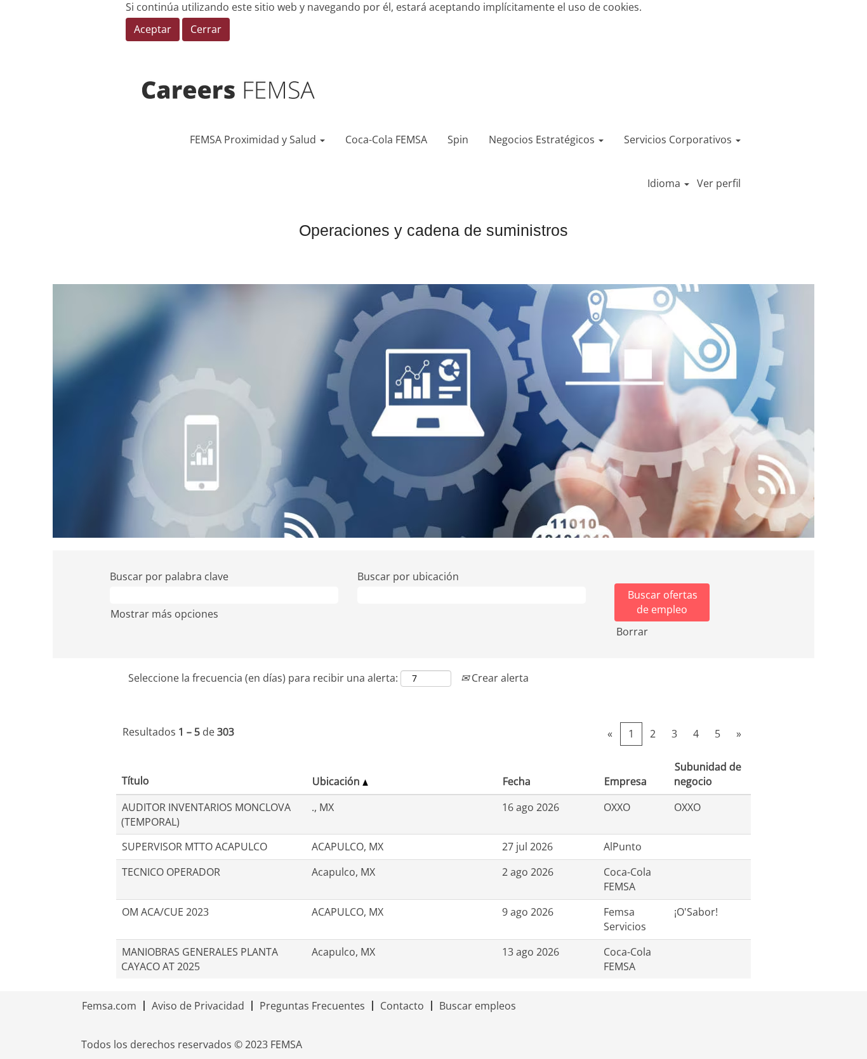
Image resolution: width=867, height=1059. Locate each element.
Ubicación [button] (337, 781)
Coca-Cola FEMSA (386, 139)
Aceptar (152, 29)
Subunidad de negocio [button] (707, 774)
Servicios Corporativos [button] (679, 139)
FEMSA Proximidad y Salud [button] (254, 139)
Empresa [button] (625, 781)
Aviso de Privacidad (198, 1006)
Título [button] (135, 781)
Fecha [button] (517, 781)
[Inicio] (246, 90)
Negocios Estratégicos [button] (543, 139)
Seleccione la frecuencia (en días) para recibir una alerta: (263, 678)
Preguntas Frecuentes (312, 1006)
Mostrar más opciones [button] (164, 614)
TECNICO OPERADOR (171, 872)
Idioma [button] (665, 183)
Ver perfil (719, 183)
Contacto (402, 1006)
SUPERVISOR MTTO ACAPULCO (194, 847)
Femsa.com (109, 1006)
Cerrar (206, 29)
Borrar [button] (632, 632)
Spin (457, 139)
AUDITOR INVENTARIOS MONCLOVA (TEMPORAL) (206, 814)
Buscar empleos (477, 1006)
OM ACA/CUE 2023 (165, 912)
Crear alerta (499, 678)
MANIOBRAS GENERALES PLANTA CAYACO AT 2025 (199, 959)
